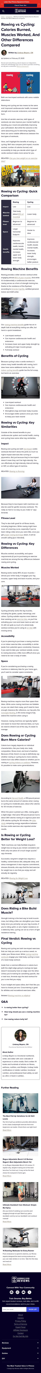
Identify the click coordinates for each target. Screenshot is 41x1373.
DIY (3, 1358)
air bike (30, 628)
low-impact (28, 449)
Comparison (9, 17)
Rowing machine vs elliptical (19, 996)
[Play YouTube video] (20, 176)
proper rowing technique (13, 535)
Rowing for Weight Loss (18, 878)
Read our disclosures (23, 66)
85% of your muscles (23, 277)
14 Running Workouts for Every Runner (18, 1250)
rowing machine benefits (14, 324)
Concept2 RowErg (8, 713)
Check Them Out (20, 5)
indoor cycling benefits (10, 370)
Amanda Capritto (17, 289)
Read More (7, 1130)
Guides (5, 1353)
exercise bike (22, 619)
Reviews (5, 1343)
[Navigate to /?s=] (3, 11)
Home (3, 17)
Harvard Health (17, 798)
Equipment (6, 1348)
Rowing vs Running (16, 471)
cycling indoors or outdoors (19, 762)
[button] (2, 4)
